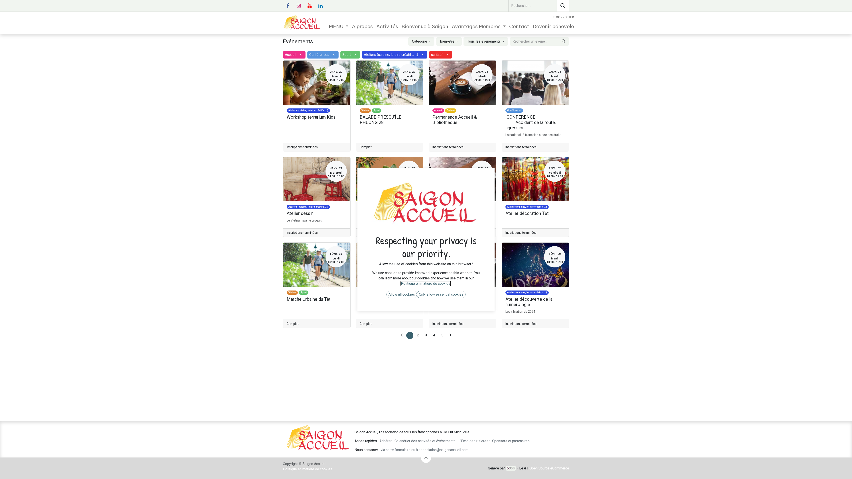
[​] (288, 6)
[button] (426, 457)
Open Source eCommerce (549, 468)
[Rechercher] (563, 6)
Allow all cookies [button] (402, 294)
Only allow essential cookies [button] (441, 294)
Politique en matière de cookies (307, 469)
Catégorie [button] (420, 41)
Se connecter (563, 17)
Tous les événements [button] (484, 41)
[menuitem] (338, 26)
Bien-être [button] (447, 41)
